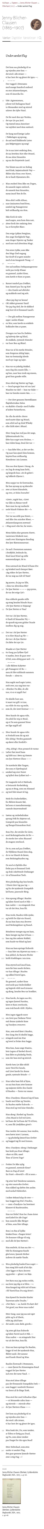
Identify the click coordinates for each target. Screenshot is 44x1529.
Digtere (15, 3)
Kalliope (5, 3)
